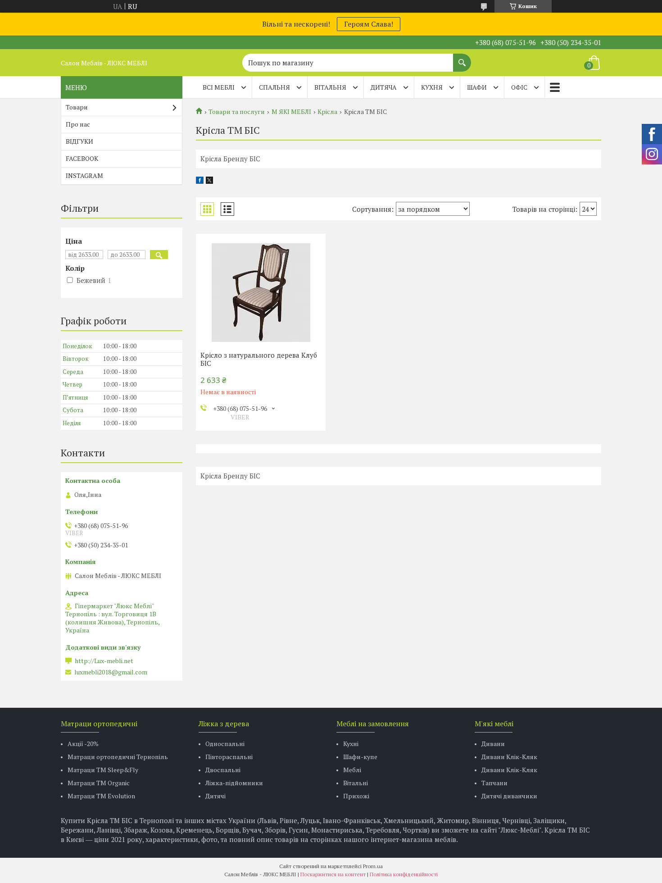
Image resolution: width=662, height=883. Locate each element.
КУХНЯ (432, 87)
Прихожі (356, 796)
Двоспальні (222, 769)
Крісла (327, 112)
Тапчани (494, 782)
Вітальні (355, 782)
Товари (77, 107)
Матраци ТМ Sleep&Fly (103, 769)
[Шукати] (462, 58)
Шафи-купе (360, 756)
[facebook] (200, 181)
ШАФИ (477, 87)
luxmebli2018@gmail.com (110, 672)
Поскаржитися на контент (333, 874)
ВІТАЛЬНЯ (330, 87)
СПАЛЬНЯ (274, 87)
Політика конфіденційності (404, 874)
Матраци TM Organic (99, 782)
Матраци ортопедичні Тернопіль (118, 756)
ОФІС (519, 87)
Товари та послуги (237, 112)
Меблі (352, 769)
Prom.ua (373, 866)
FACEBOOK (82, 158)
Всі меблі (219, 87)
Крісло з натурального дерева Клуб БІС (258, 359)
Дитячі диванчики (509, 796)
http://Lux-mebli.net (104, 661)
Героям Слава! (368, 24)
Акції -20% (83, 743)
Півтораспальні (229, 756)
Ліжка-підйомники (234, 782)
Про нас (78, 124)
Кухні (350, 743)
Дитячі (215, 796)
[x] (209, 181)
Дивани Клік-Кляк (509, 756)
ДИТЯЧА (384, 87)
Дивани (493, 743)
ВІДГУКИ (79, 141)
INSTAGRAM (84, 175)
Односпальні (225, 743)
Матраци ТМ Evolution (101, 796)
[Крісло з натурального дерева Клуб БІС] (260, 292)
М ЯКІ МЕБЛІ (291, 112)
